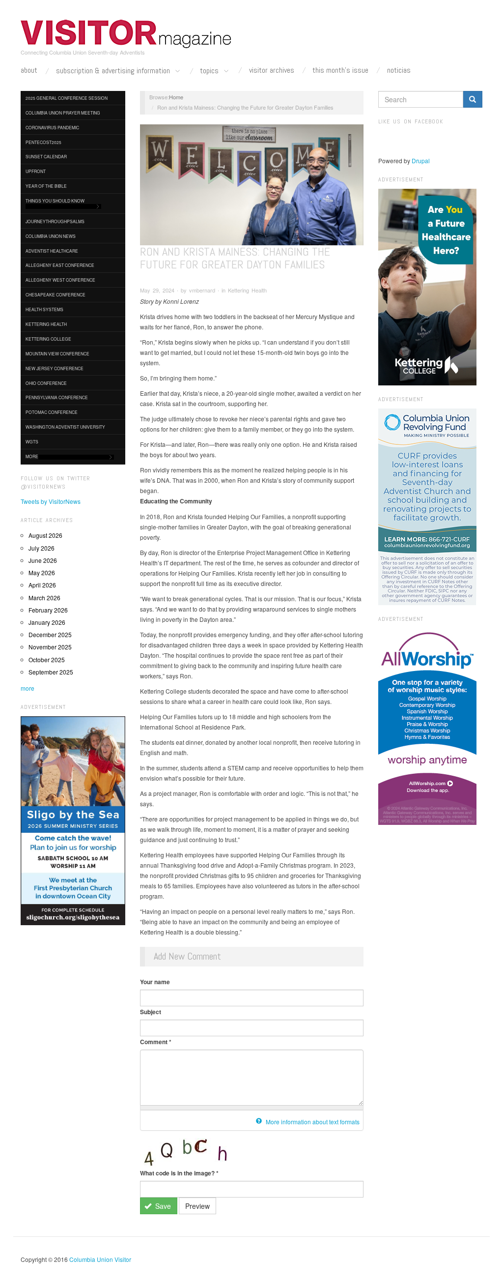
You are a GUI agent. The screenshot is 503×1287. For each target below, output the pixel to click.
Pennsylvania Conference (57, 397)
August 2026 (45, 535)
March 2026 (44, 597)
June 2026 (42, 560)
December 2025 (50, 634)
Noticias (399, 70)
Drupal (421, 160)
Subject (150, 1011)
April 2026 (42, 585)
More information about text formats (312, 1121)
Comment (155, 1041)
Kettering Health (46, 324)
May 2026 (41, 572)
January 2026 (46, 622)
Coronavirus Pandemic (52, 127)
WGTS (32, 441)
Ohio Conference (46, 383)
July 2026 (41, 548)
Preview (197, 1206)
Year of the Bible (46, 186)
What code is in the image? (179, 1173)
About (29, 70)
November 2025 (50, 647)
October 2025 (46, 659)
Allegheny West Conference (60, 280)
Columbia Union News (51, 236)
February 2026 (48, 610)
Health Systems (44, 309)
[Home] (126, 34)
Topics (210, 71)
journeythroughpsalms (55, 221)
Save (162, 1206)
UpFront (36, 171)
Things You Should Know (55, 201)
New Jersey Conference (55, 368)
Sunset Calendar (46, 156)
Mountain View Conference (57, 353)
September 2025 (50, 672)
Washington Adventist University (65, 427)
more (27, 688)
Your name (155, 981)
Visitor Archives (271, 70)
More (32, 456)
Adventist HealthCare (52, 251)
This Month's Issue (340, 70)
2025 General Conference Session (67, 98)
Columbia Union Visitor (100, 1259)
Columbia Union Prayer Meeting (63, 113)
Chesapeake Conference (55, 294)
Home (176, 97)
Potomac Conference (52, 412)
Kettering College (48, 339)
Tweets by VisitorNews (51, 501)
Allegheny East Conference (60, 265)
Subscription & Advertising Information (114, 71)
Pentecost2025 (43, 142)
